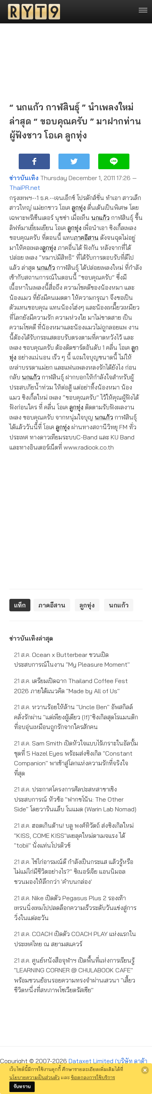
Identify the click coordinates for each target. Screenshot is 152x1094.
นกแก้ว (100, 217)
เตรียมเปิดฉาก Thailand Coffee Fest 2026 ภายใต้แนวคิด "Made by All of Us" (71, 686)
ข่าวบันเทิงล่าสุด (31, 638)
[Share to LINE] (113, 161)
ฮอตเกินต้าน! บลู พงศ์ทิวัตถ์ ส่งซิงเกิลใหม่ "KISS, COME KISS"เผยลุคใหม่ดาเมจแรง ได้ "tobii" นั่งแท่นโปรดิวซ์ (74, 835)
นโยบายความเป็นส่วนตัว (34, 1077)
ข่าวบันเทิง (24, 178)
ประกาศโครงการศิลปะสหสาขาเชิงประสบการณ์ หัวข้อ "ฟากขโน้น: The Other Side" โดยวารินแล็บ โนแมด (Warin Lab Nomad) (75, 799)
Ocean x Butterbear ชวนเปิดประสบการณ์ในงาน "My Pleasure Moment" (72, 660)
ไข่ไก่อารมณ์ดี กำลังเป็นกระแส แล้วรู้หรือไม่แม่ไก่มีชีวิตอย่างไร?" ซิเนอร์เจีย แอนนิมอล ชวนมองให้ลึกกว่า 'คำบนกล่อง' (73, 871)
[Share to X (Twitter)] (74, 161)
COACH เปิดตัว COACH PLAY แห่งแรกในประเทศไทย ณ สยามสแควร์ (75, 939)
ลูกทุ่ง (79, 207)
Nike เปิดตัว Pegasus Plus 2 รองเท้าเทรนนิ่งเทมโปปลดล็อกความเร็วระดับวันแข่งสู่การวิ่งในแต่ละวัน (75, 908)
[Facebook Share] (34, 161)
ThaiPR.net (24, 187)
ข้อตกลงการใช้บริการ (93, 1077)
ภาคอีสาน (86, 237)
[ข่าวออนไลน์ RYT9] (31, 11)
